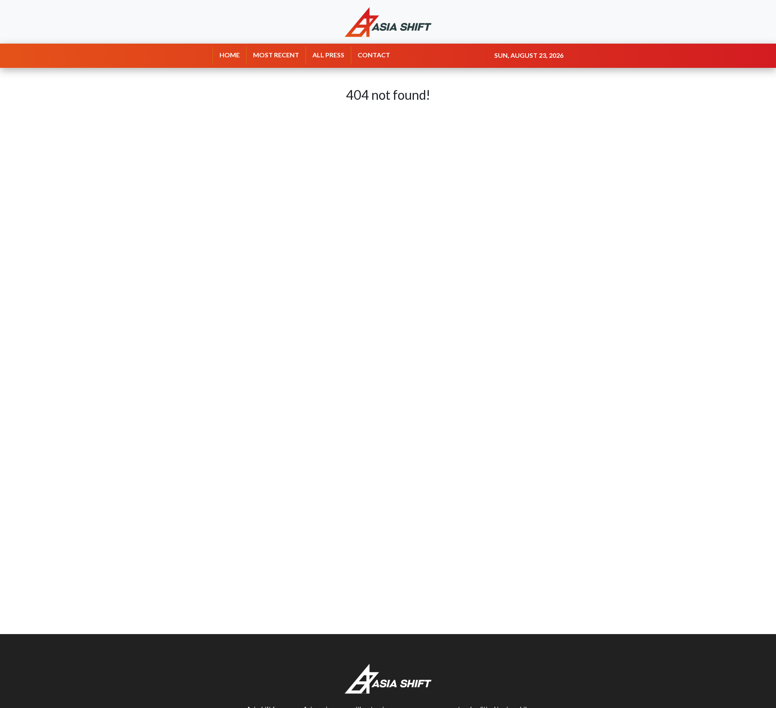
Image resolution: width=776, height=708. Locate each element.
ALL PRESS (328, 55)
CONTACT (374, 55)
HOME (229, 55)
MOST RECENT (276, 55)
